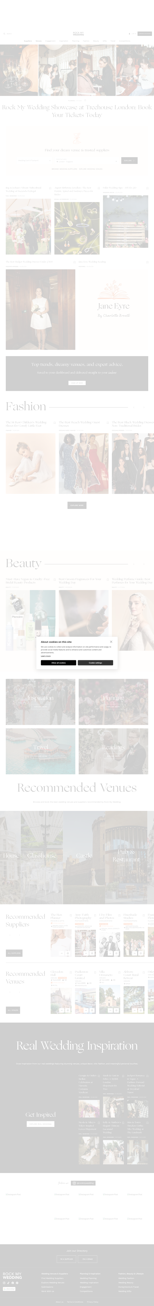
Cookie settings (95, 663)
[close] (111, 642)
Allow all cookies (58, 663)
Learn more (46, 656)
